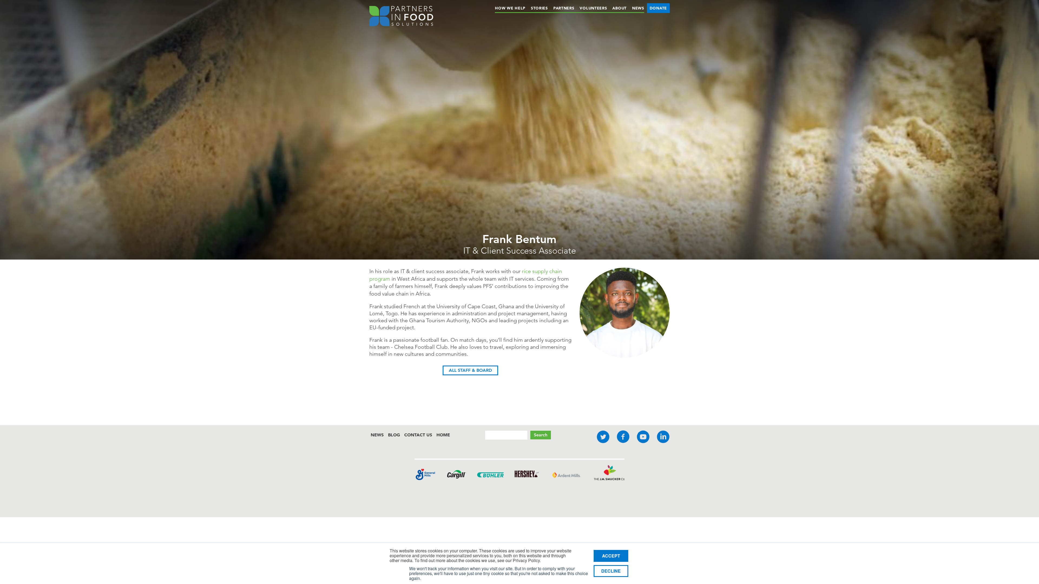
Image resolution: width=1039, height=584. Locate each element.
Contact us (418, 434)
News (638, 8)
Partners (563, 8)
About (619, 8)
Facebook (623, 437)
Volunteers (593, 8)
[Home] (401, 17)
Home (443, 434)
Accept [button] (611, 556)
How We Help (510, 8)
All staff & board (470, 370)
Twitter (603, 437)
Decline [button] (611, 571)
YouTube (643, 437)
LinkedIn (663, 437)
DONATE (658, 8)
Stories (539, 8)
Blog (394, 434)
